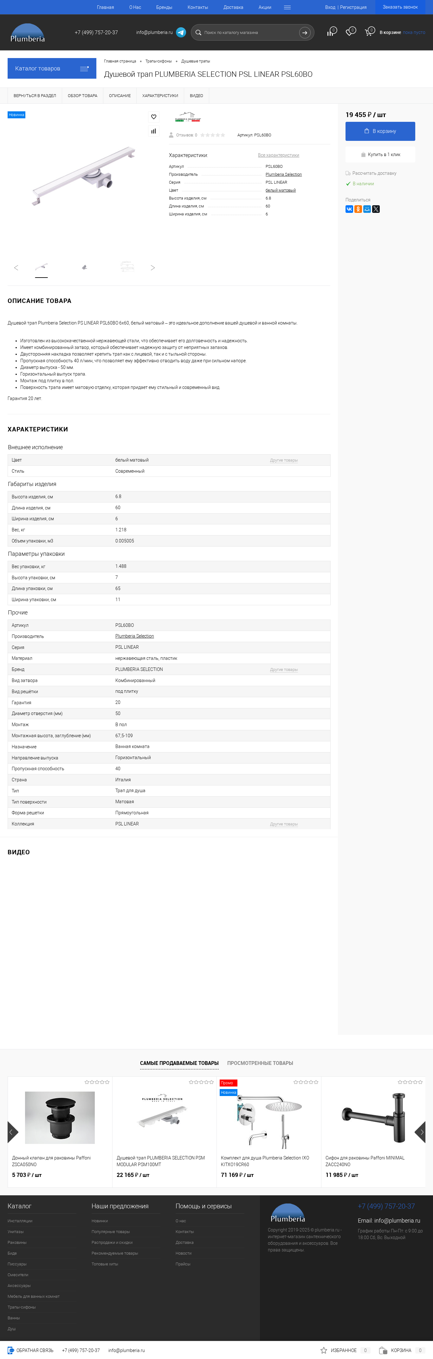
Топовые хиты (105, 1264)
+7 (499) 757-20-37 (81, 1350)
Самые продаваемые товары (179, 1063)
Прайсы (183, 1264)
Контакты (198, 7)
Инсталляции (20, 1220)
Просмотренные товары (260, 1063)
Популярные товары (111, 1231)
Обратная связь (35, 1350)
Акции (265, 7)
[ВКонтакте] (349, 209)
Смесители (18, 1274)
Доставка (233, 7)
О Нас (135, 7)
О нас (181, 1220)
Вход (330, 7)
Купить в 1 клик (384, 154)
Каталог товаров (37, 68)
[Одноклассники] (358, 209)
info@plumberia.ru (397, 1220)
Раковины (17, 1242)
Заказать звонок (400, 7)
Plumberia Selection (284, 174)
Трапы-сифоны (22, 1307)
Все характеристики (278, 155)
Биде (12, 1253)
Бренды (164, 7)
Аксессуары (19, 1285)
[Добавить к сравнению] (153, 131)
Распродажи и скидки (112, 1242)
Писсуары (17, 1264)
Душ (12, 1328)
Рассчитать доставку (374, 173)
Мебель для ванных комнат (34, 1296)
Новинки (100, 1220)
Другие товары (284, 460)
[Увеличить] (84, 177)
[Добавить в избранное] (153, 117)
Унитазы (16, 1231)
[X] (376, 209)
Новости (183, 1253)
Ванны (14, 1318)
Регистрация (353, 7)
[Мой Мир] (367, 209)
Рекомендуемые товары (115, 1253)
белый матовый (281, 190)
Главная (105, 7)
